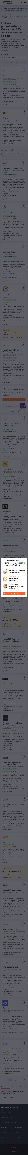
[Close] (25, 559)
